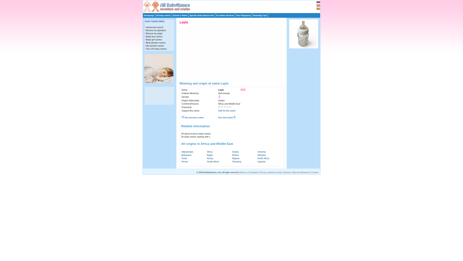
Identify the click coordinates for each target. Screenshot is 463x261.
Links (280, 172)
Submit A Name (180, 15)
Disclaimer (253, 172)
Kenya (210, 158)
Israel (184, 158)
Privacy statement (268, 172)
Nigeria (235, 158)
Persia (185, 161)
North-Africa (263, 158)
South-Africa (213, 161)
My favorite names (155, 46)
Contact (315, 172)
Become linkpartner (301, 172)
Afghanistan (187, 152)
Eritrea (235, 155)
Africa (210, 152)
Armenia (262, 152)
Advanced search (154, 27)
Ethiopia (262, 155)
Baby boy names (154, 36)
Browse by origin (154, 33)
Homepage (149, 15)
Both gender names (155, 43)
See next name (225, 117)
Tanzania (236, 161)
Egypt (210, 155)
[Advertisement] (233, 5)
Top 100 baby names (156, 49)
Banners (287, 172)
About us (244, 172)
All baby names (163, 15)
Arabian (194, 133)
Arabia (235, 152)
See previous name (194, 117)
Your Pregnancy (243, 15)
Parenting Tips (260, 15)
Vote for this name (227, 110)
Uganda (262, 161)
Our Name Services (225, 15)
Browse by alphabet (156, 30)
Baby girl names (154, 39)
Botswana (186, 155)
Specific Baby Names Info (202, 15)
